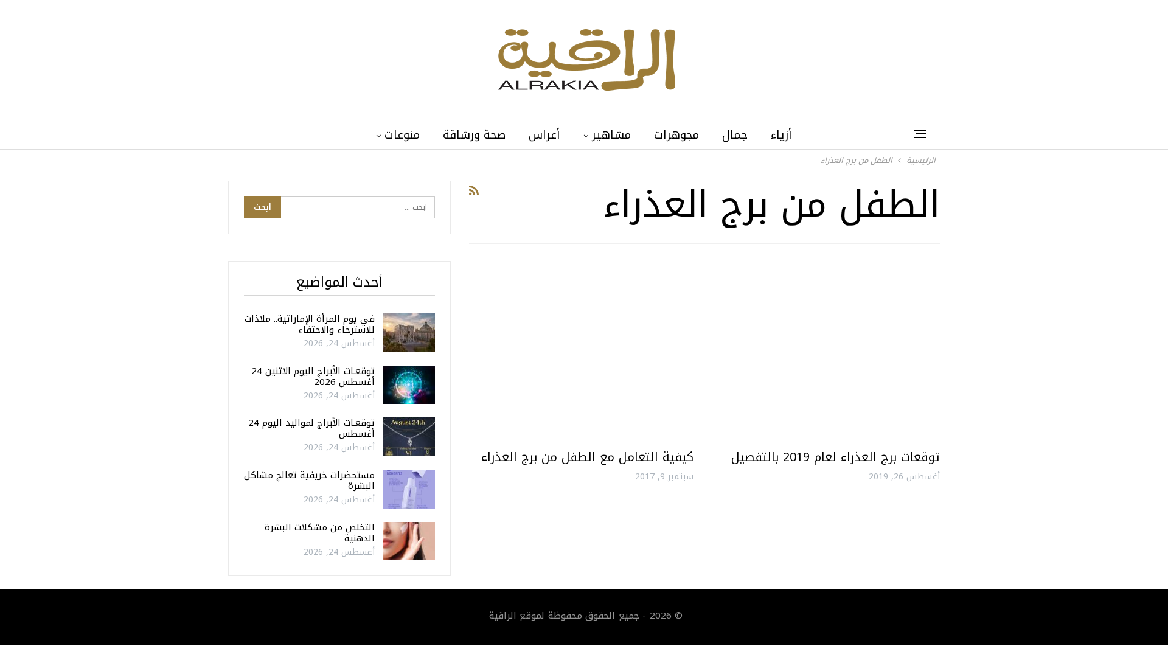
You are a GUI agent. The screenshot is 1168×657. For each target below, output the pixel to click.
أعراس (544, 135)
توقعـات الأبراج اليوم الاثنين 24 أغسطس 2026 (313, 377)
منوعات (402, 135)
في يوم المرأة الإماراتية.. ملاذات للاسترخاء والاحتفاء (310, 324)
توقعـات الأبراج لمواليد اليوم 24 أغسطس (311, 428)
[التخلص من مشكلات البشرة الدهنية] (409, 541)
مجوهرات (676, 135)
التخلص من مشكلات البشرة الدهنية (320, 533)
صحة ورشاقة (474, 135)
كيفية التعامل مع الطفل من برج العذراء (587, 456)
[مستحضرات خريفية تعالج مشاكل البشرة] (409, 489)
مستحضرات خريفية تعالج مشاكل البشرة (309, 481)
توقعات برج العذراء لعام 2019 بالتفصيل (835, 456)
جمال (735, 135)
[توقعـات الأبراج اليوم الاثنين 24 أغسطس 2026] (409, 385)
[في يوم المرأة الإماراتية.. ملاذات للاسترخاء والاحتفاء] (409, 332)
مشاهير (611, 135)
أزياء (781, 135)
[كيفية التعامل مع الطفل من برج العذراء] (581, 351)
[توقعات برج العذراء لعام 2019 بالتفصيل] (827, 351)
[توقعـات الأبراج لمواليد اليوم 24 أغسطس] (409, 436)
